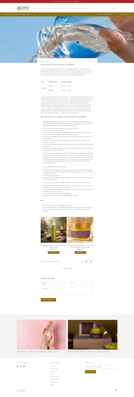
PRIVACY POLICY (55, 377)
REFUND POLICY (55, 379)
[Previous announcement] (17, 1)
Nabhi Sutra (23, 389)
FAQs (52, 374)
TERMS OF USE (55, 382)
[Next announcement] (117, 1)
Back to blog (68, 268)
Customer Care (54, 368)
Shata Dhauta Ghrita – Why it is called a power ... (90, 352)
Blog (52, 385)
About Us (53, 366)
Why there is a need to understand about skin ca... (39, 352)
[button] (112, 8)
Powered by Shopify (21, 391)
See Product (53, 252)
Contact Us (53, 371)
